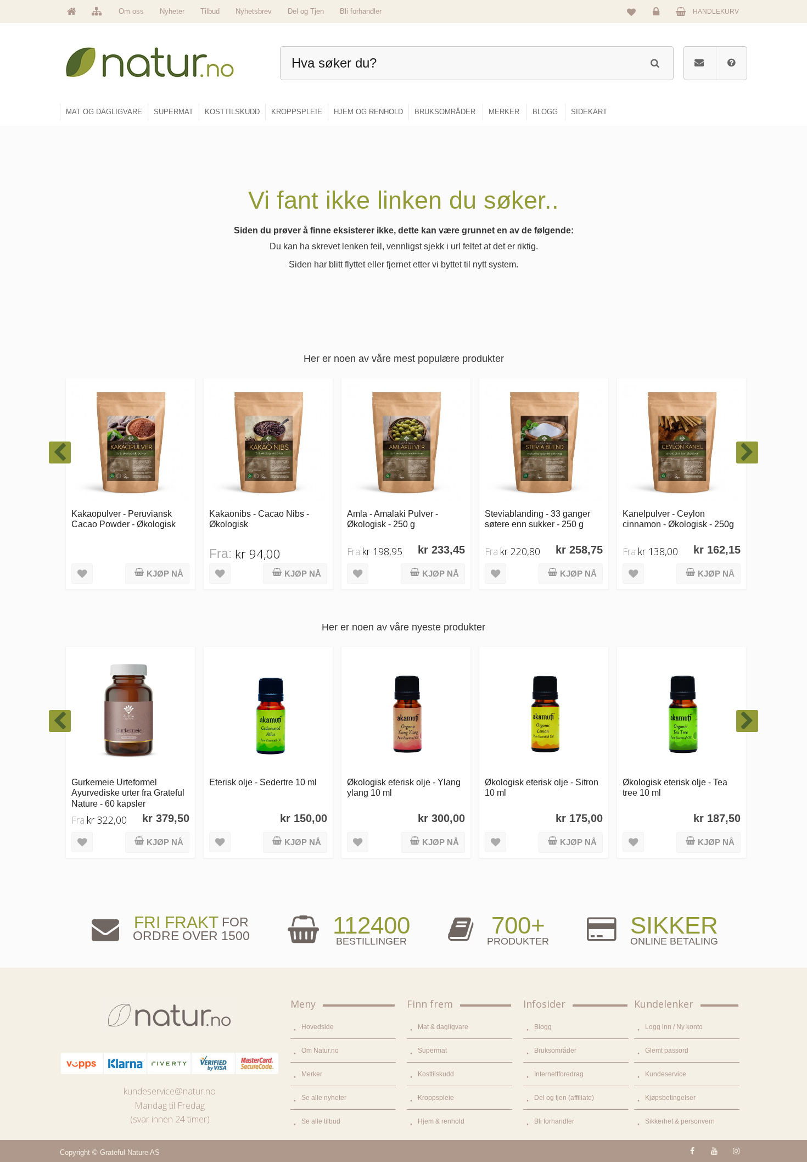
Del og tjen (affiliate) (564, 1098)
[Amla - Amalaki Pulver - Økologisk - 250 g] (268, 443)
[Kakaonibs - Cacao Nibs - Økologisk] (130, 443)
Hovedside (317, 1027)
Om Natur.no (320, 1050)
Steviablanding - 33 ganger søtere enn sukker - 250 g (399, 519)
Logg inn (657, 20)
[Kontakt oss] (699, 63)
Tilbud (210, 11)
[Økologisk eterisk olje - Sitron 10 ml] (406, 711)
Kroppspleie (436, 1098)
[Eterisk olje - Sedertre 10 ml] (130, 711)
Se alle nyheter (323, 1098)
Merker (311, 1074)
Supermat (432, 1050)
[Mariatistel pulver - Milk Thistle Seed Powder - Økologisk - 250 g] (682, 443)
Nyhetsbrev (254, 11)
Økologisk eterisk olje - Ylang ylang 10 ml (266, 787)
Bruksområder (555, 1050)
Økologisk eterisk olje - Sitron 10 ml (404, 787)
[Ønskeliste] (631, 11)
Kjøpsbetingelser (670, 1098)
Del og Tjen (306, 11)
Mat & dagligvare (443, 1027)
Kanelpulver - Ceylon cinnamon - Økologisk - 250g (540, 519)
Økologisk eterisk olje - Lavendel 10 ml (667, 787)
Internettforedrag (559, 1074)
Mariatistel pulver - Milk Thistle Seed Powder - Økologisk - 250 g (682, 524)
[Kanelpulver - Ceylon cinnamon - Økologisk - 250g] (544, 443)
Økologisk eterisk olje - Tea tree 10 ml (537, 787)
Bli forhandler (361, 11)
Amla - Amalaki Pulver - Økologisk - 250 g (254, 519)
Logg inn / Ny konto (674, 1027)
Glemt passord (666, 1050)
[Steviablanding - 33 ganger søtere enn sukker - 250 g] (406, 443)
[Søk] (655, 62)
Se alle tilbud (320, 1121)
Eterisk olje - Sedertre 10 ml (125, 782)
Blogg (543, 1027)
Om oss (131, 11)
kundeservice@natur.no (170, 1091)
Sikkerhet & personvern (680, 1121)
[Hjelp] (731, 63)
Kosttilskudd (436, 1074)
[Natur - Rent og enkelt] (160, 58)
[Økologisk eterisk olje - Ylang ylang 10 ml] (268, 711)
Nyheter (172, 11)
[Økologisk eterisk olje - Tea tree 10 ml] (544, 711)
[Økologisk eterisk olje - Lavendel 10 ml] (682, 711)
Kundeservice (665, 1074)
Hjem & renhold (441, 1121)
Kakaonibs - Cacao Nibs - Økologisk (121, 519)
